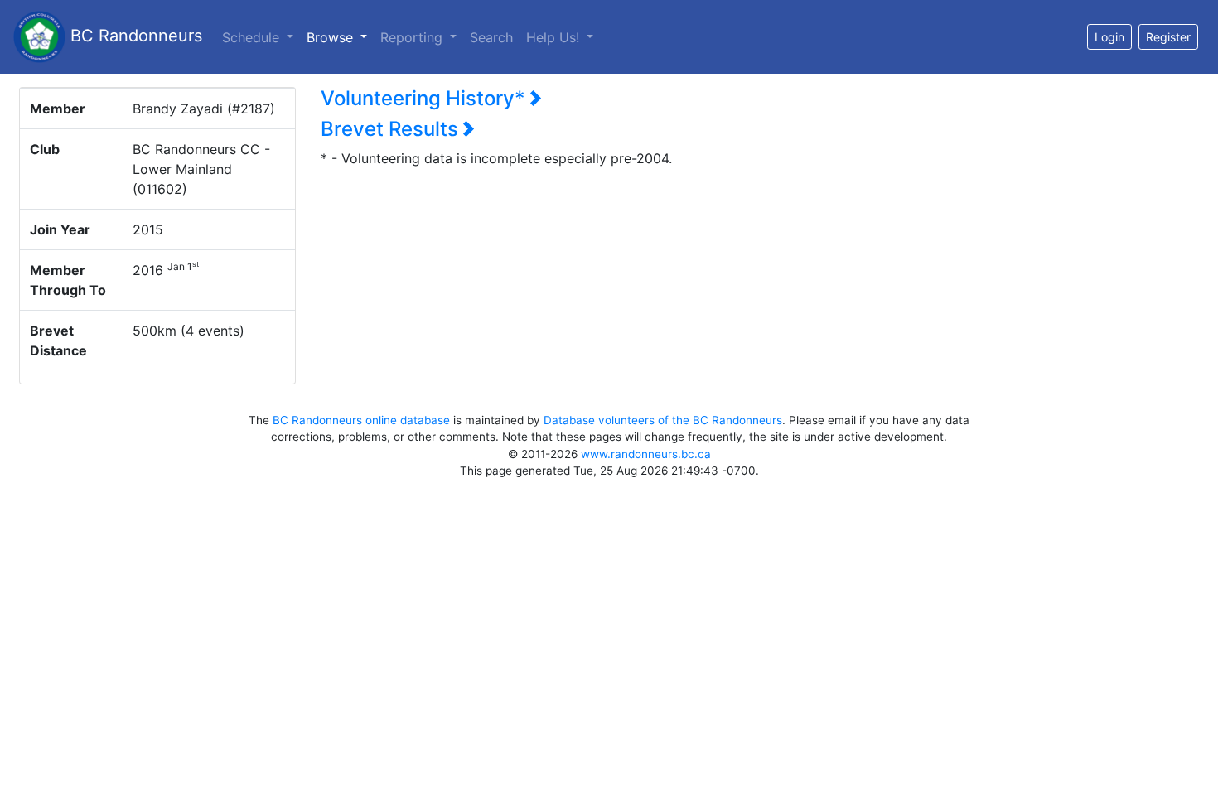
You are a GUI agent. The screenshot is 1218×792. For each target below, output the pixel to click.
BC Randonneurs (133, 36)
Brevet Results (392, 129)
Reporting (413, 37)
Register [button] (1168, 37)
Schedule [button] (252, 37)
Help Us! (554, 37)
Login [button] (1109, 37)
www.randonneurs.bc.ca (646, 454)
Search (491, 37)
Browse (340, 37)
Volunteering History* (425, 98)
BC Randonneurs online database (361, 420)
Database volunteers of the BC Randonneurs (663, 420)
